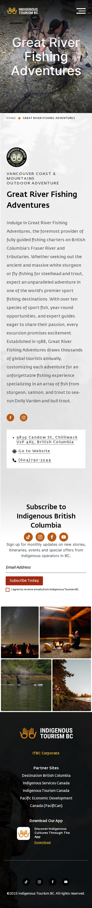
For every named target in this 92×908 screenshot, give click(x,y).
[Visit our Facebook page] (51, 537)
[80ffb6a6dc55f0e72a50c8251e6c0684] (71, 685)
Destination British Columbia (46, 776)
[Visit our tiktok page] (26, 882)
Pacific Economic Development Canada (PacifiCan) (46, 802)
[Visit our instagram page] (39, 882)
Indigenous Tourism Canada (46, 791)
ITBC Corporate (46, 753)
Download (42, 842)
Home (11, 118)
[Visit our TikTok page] (28, 537)
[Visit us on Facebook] (10, 417)
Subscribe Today (24, 581)
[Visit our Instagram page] (40, 537)
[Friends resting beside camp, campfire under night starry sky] (20, 632)
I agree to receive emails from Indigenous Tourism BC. (45, 589)
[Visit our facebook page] (52, 882)
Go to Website (34, 451)
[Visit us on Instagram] (23, 417)
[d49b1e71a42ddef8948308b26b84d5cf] (26, 685)
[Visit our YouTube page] (63, 537)
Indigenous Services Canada (46, 783)
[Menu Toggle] (81, 11)
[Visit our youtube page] (66, 882)
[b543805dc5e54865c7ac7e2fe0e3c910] (65, 632)
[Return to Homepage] (22, 10)
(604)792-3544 (34, 460)
